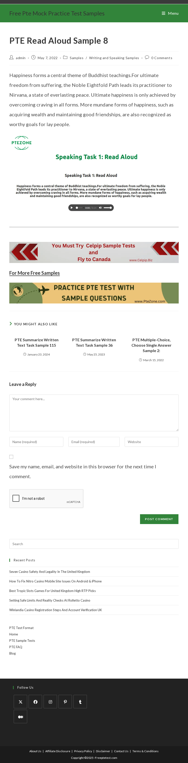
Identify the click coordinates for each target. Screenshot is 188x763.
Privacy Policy (83, 751)
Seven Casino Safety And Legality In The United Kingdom (49, 572)
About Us (35, 751)
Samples (76, 58)
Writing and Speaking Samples (114, 58)
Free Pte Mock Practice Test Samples (57, 13)
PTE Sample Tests (22, 641)
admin (21, 58)
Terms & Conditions (145, 751)
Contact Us (121, 751)
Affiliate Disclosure (57, 751)
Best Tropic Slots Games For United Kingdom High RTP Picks (52, 591)
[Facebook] (35, 701)
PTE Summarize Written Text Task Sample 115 (37, 342)
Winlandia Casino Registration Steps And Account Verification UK (55, 610)
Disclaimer (103, 751)
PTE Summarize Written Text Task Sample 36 (94, 342)
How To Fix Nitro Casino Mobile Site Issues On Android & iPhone (55, 581)
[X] (20, 701)
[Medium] (20, 716)
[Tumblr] (80, 701)
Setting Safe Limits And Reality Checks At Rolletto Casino (49, 600)
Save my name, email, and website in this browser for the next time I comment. (82, 471)
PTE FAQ (15, 647)
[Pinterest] (65, 701)
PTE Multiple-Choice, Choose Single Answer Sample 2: (151, 345)
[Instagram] (50, 701)
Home (13, 634)
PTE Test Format (21, 628)
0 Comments (161, 58)
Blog (12, 653)
